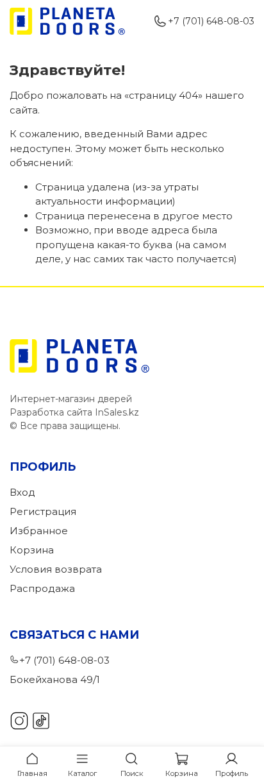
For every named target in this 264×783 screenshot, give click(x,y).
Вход (22, 492)
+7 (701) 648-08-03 (211, 21)
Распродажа (42, 588)
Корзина (32, 550)
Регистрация (43, 511)
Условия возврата (56, 569)
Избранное (39, 531)
